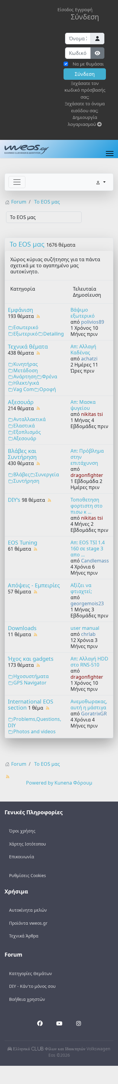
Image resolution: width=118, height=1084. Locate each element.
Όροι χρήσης (22, 831)
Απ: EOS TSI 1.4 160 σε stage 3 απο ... (87, 548)
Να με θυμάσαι (88, 64)
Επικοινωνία (21, 856)
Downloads (22, 628)
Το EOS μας (27, 243)
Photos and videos (34, 731)
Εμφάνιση (20, 309)
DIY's (14, 499)
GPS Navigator (30, 682)
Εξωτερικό (25, 333)
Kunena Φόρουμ (73, 782)
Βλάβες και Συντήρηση (22, 454)
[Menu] (109, 153)
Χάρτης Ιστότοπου (27, 844)
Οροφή (47, 389)
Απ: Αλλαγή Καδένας (83, 349)
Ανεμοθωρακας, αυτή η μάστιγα (88, 704)
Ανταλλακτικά (29, 419)
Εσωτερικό (25, 327)
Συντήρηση (26, 481)
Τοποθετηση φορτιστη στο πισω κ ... (86, 505)
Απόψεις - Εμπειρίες (34, 585)
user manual (84, 628)
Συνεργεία (47, 474)
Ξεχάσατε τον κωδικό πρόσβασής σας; (84, 90)
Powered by (39, 782)
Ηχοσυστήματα (31, 676)
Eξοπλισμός (27, 432)
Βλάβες (21, 474)
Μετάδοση (25, 370)
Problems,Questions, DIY (34, 722)
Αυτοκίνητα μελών (28, 910)
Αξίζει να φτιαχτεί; (81, 588)
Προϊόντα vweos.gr (28, 923)
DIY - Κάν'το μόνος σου (32, 986)
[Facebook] (40, 1024)
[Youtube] (59, 1024)
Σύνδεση (85, 74)
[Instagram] (78, 1023)
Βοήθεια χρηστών (27, 999)
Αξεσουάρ (21, 402)
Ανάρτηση (25, 376)
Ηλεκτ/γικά (26, 383)
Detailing (53, 333)
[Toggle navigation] (16, 182)
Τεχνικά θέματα (28, 346)
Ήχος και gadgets (31, 658)
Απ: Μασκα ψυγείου (83, 405)
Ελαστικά (24, 425)
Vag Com (23, 389)
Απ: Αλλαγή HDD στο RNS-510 (89, 661)
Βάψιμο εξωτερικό (82, 312)
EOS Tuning (22, 542)
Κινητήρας (25, 364)
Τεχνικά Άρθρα (23, 936)
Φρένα (49, 376)
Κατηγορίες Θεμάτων (30, 973)
